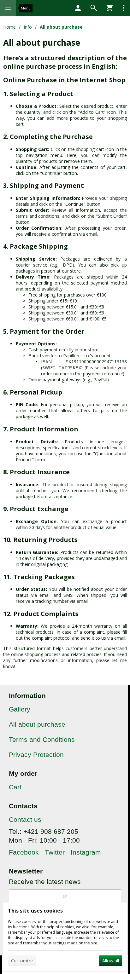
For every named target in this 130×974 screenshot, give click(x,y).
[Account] (78, 8)
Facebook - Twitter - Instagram (55, 852)
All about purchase (37, 724)
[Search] (94, 8)
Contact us (25, 819)
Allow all (110, 961)
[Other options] (123, 8)
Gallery (19, 709)
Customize (22, 961)
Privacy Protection (36, 754)
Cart (15, 787)
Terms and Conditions (42, 739)
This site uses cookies (35, 910)
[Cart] (109, 8)
